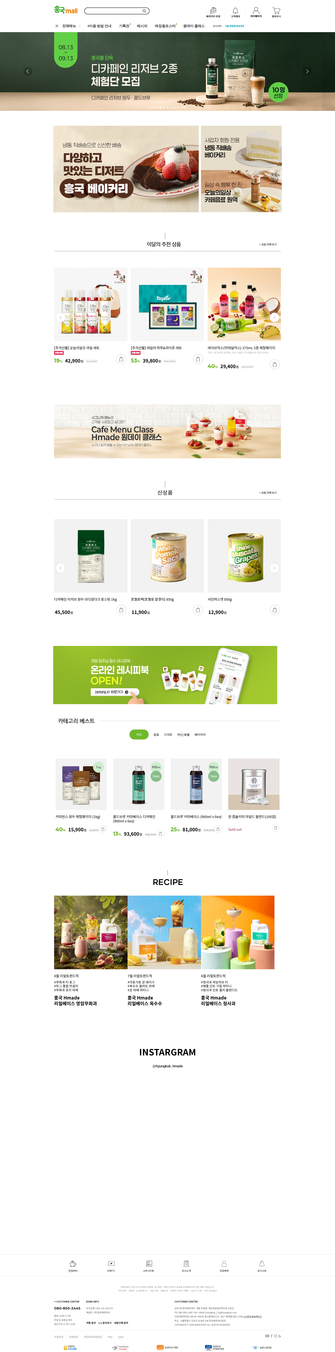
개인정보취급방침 (93, 1337)
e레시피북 (148, 1270)
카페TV (111, 1270)
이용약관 (73, 1337)
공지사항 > (218, 26)
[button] (307, 71)
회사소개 (186, 1270)
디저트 (168, 734)
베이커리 (200, 734)
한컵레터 (72, 1270)
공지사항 (262, 1270)
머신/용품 (183, 734)
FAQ (110, 1337)
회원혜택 (224, 1270)
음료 (156, 734)
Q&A (121, 1337)
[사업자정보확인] (253, 1316)
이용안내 (58, 1337)
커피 (139, 734)
